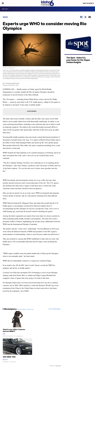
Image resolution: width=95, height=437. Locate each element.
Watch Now (88, 3)
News (5, 17)
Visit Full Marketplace (55, 309)
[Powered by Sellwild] (58, 365)
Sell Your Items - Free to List (25, 309)
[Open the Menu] (2, 3)
